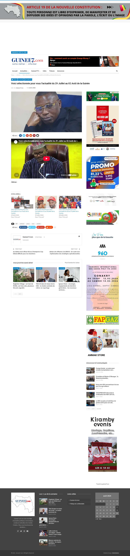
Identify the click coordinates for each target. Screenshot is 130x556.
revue (33, 223)
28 (103, 516)
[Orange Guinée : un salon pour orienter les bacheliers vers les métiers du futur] (90, 370)
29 (107, 516)
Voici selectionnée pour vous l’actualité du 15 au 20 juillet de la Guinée (45, 211)
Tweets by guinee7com (102, 484)
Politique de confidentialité (77, 504)
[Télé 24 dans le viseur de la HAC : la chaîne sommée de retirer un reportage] (46, 274)
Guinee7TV (35, 71)
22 (107, 513)
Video (15, 79)
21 (103, 513)
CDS (17, 223)
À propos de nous (74, 500)
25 (117, 513)
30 (110, 516)
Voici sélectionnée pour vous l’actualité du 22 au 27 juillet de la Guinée (69, 211)
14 (103, 510)
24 (114, 513)
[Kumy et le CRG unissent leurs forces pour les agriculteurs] (90, 387)
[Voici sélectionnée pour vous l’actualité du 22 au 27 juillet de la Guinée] (70, 202)
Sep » (100, 519)
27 (100, 516)
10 (114, 507)
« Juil (96, 519)
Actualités (23, 71)
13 (100, 510)
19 (97, 513)
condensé (22, 223)
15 (107, 510)
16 (110, 510)
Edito (44, 71)
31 (114, 516)
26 (97, 516)
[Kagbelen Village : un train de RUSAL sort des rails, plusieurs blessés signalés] (23, 274)
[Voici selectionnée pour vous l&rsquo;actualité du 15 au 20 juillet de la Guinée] (46, 202)
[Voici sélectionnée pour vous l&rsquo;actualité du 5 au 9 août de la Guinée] (22, 202)
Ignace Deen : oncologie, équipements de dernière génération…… (49, 521)
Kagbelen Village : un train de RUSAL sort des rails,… (55, 501)
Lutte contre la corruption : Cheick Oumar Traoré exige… (55, 532)
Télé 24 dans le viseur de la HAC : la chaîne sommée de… (55, 510)
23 (110, 513)
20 (100, 513)
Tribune (51, 71)
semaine (39, 223)
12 (97, 510)
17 (114, 510)
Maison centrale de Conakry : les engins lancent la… (55, 542)
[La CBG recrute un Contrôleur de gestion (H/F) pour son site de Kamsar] (90, 403)
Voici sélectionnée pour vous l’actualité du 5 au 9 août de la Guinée (20, 211)
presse (28, 223)
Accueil (14, 71)
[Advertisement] (65, 36)
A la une (20, 79)
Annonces (60, 71)
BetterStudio (115, 553)
